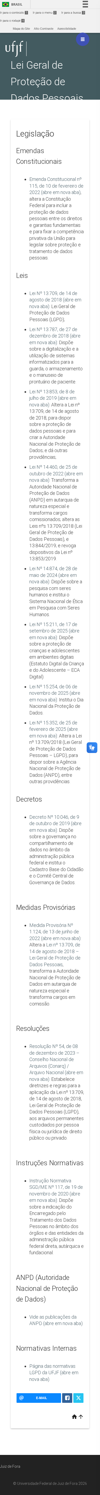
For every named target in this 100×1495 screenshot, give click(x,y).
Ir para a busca (72, 12)
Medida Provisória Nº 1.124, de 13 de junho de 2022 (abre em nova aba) (55, 931)
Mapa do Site (21, 28)
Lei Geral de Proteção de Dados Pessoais (47, 81)
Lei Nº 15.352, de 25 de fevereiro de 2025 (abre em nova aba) (53, 729)
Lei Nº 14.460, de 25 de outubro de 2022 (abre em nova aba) (56, 473)
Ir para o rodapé (12, 20)
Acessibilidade (66, 28)
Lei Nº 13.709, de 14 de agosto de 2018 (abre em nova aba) (55, 299)
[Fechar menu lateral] (82, 39)
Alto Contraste (43, 28)
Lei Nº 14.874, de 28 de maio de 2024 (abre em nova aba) (53, 575)
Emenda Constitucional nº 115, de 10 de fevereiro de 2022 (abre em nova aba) (56, 185)
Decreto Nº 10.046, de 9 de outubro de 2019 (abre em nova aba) (55, 823)
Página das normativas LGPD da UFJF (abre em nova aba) (53, 1372)
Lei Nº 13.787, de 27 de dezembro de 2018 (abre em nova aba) (55, 336)
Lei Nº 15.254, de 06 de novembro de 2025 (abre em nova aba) (54, 693)
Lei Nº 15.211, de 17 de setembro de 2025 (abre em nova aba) (54, 631)
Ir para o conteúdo (13, 12)
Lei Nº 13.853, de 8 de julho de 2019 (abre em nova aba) (52, 398)
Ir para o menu (44, 12)
